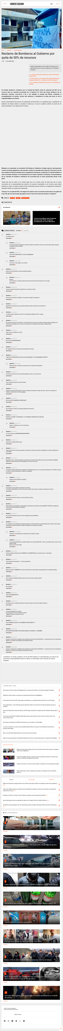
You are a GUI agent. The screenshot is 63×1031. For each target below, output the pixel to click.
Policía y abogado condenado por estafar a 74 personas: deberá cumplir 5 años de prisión (16, 220)
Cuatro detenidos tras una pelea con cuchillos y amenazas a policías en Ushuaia (31, 884)
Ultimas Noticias (18, 50)
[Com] (24, 1021)
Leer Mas (5, 831)
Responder (8, 238)
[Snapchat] (20, 1021)
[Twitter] (16, 1021)
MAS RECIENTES (8, 745)
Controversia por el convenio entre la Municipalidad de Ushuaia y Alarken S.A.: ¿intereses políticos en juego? (44, 79)
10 (6, 992)
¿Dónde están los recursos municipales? (18, 922)
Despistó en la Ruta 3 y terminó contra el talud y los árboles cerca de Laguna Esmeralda (38, 763)
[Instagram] (8, 1021)
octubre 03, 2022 (17, 260)
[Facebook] (4, 1021)
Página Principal (17, 1014)
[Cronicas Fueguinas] (17, 4)
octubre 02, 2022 (14, 234)
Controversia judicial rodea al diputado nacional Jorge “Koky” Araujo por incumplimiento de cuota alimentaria (45, 220)
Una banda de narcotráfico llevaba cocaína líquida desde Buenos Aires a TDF (30, 903)
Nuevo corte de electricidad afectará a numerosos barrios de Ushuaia (28, 960)
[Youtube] (12, 1021)
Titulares (9, 50)
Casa (3, 50)
